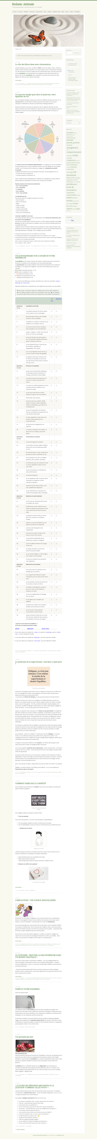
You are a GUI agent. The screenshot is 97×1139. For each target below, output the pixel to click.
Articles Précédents (20, 1129)
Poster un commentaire (47, 84)
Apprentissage (71, 138)
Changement (22, 245)
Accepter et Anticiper (32, 977)
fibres (42, 83)
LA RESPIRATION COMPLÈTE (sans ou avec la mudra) (72, 232)
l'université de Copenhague (42, 1074)
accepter (70, 132)
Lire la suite (18, 80)
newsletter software (73, 80)
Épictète (39, 977)
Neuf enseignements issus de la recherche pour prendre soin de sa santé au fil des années (73, 99)
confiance (69, 155)
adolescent (69, 134)
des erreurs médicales (46, 944)
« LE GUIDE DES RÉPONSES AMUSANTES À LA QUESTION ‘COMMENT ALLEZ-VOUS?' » (34, 1087)
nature (74, 181)
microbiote (17, 84)
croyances (71, 160)
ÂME (63, 11)
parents (78, 182)
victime (74, 209)
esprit (46, 772)
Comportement (23, 772)
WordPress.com (61, 1135)
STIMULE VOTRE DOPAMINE (27, 989)
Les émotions (50, 650)
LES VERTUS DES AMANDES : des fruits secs (72, 239)
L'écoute (73, 167)
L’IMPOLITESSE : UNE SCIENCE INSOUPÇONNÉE (35, 900)
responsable (71, 195)
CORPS (49, 11)
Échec (43, 772)
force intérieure (72, 165)
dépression (77, 160)
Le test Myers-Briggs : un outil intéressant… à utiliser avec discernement (73, 94)
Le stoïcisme (27, 979)
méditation (70, 182)
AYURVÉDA (77, 11)
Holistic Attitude (23, 4)
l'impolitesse (54, 944)
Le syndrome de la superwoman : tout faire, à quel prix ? (38, 663)
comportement (74, 152)
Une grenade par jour (24, 1037)
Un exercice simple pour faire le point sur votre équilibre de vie (35, 96)
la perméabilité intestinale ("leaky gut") (51, 83)
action (75, 133)
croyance (39, 772)
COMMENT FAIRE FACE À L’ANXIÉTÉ (30, 783)
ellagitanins (30, 1074)
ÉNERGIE (26, 11)
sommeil (74, 198)
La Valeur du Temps (56, 977)
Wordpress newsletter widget (72, 78)
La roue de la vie (44, 245)
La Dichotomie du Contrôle (46, 977)
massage (77, 178)
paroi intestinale (23, 84)
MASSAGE (32, 11)
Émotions (24, 650)
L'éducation (70, 169)
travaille (59, 772)
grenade (34, 1074)
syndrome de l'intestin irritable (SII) (34, 84)
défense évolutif (38, 944)
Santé (69, 197)
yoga (78, 208)
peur (75, 184)
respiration (71, 193)
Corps (21, 650)
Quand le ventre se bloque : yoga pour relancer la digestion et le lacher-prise (73, 112)
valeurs (69, 208)
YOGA (66, 11)
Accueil (15, 11)
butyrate (30, 83)
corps (36, 772)
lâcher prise (71, 178)
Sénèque (37, 979)
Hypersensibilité (43, 650)
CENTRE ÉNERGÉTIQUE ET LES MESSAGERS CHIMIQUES (73, 246)
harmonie (50, 772)
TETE (45, 11)
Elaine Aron (37, 650)
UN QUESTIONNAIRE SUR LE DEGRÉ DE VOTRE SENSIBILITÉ (35, 257)
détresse (69, 163)
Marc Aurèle (32, 979)
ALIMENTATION (56, 11)
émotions (69, 210)
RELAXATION (39, 11)
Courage (69, 158)
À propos (20, 11)
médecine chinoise (72, 180)
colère (68, 149)
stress (69, 200)
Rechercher (69, 50)
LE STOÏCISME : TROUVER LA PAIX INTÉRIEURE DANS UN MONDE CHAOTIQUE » (38, 956)
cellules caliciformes (36, 83)
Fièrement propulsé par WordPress (40, 1135)
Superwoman (54, 772)
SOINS (71, 11)
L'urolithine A (51, 1074)
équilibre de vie (37, 245)
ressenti (78, 195)
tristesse (74, 206)
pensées (70, 184)
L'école (68, 167)
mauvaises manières (24, 945)
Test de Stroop (43, 945)
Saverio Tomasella (57, 650)
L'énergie (70, 172)
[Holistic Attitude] (48, 31)
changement (72, 147)
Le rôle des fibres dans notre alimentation (33, 64)
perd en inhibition (32, 945)
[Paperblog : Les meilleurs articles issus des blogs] (71, 221)
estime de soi (76, 163)
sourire (38, 945)
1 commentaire (50, 945)
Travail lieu (22, 83)
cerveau (69, 145)
